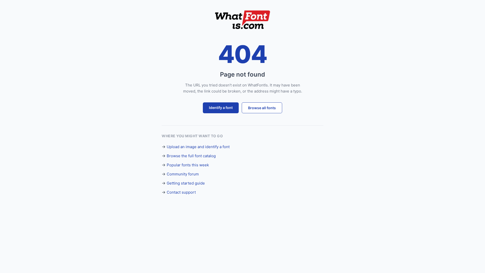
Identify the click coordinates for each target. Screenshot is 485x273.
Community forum (183, 174)
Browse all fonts (262, 108)
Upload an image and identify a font (198, 146)
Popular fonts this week (188, 165)
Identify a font (221, 107)
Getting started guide (186, 183)
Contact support (181, 192)
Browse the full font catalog (191, 155)
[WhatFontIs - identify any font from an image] (242, 19)
